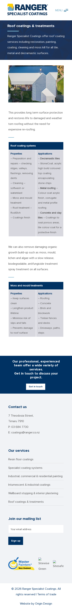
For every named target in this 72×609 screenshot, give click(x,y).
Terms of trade (46, 594)
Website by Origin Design (36, 603)
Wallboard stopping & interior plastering (33, 493)
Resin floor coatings (20, 459)
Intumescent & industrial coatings (29, 485)
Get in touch (35, 386)
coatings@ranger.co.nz (25, 432)
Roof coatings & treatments (26, 502)
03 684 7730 (19, 427)
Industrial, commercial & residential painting (35, 476)
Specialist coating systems (25, 468)
